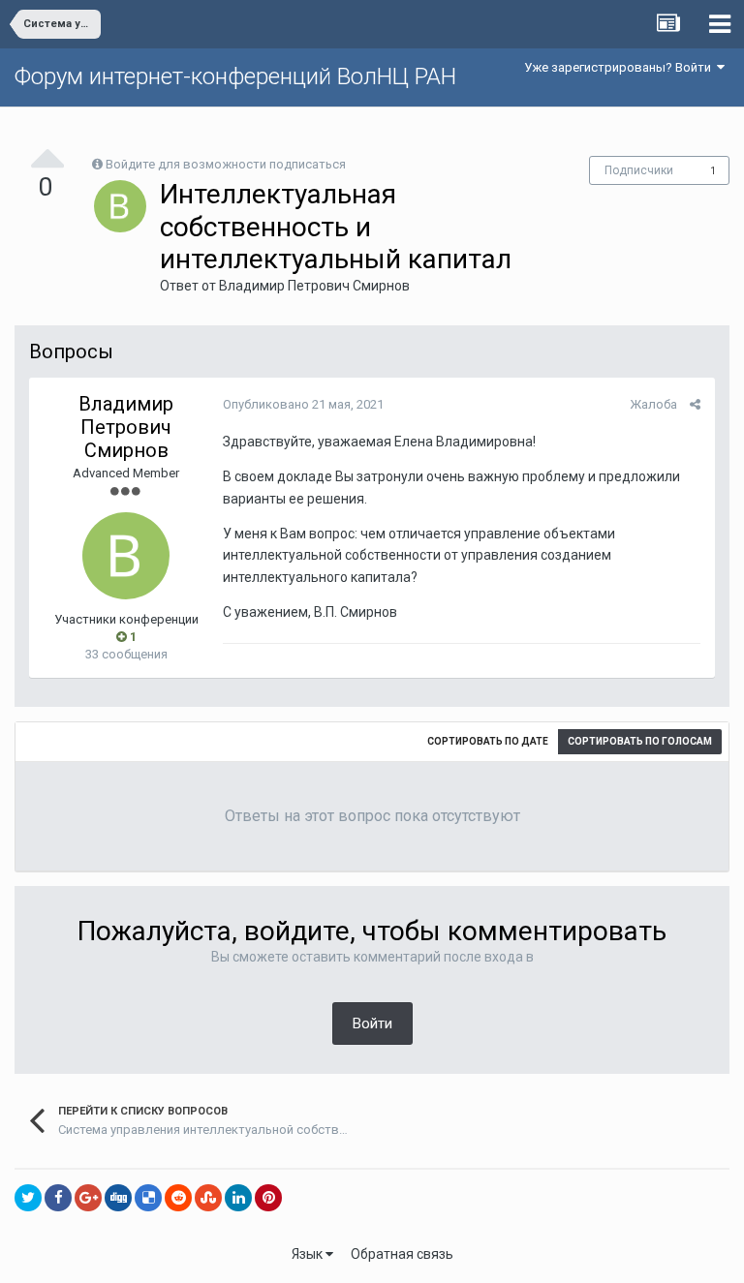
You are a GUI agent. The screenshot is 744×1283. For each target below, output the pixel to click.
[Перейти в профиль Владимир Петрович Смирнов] (120, 206)
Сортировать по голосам (640, 741)
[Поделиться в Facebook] (58, 1197)
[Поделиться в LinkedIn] (238, 1197)
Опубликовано (303, 404)
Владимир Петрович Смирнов (314, 285)
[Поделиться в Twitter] (28, 1197)
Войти (372, 1023)
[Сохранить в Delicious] (148, 1197)
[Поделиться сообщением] (695, 404)
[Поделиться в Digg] (118, 1197)
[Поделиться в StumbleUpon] (208, 1197)
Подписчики (638, 170)
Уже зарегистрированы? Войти (620, 67)
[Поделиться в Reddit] (178, 1197)
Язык (309, 1254)
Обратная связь (402, 1254)
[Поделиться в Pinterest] (268, 1197)
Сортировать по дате (487, 741)
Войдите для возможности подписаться (226, 164)
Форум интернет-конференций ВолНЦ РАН (235, 76)
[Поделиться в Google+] (88, 1197)
